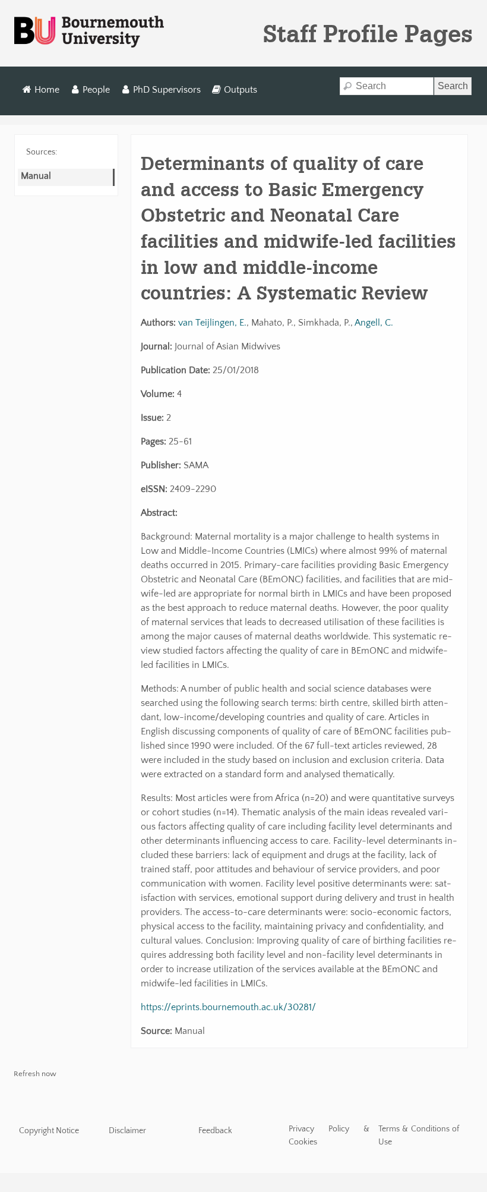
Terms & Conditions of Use (419, 1135)
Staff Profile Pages (368, 33)
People (96, 89)
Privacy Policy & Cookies (329, 1135)
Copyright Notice (49, 1131)
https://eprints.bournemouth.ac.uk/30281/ (228, 1007)
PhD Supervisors (167, 89)
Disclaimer (127, 1131)
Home (46, 89)
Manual (36, 176)
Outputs (240, 89)
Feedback (215, 1131)
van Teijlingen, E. (212, 322)
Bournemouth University (89, 32)
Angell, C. (374, 322)
